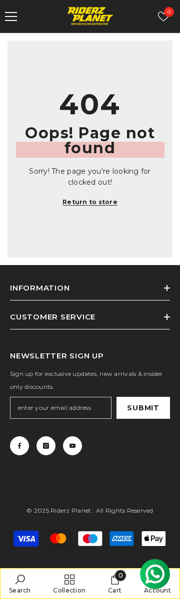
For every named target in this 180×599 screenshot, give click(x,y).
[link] (20, 583)
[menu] (11, 16)
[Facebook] (19, 445)
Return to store (90, 202)
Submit (143, 407)
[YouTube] (72, 445)
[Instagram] (46, 445)
